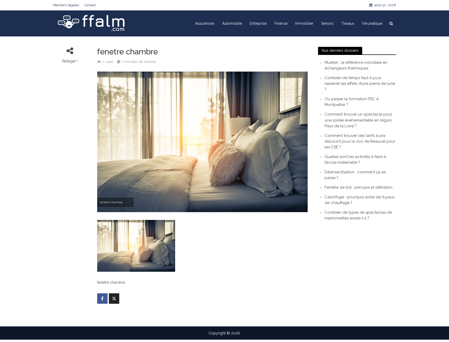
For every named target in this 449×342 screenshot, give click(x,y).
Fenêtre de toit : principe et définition (358, 187)
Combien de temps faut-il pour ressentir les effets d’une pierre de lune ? (360, 83)
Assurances (204, 23)
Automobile (232, 23)
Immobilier (304, 23)
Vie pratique (372, 23)
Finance (280, 23)
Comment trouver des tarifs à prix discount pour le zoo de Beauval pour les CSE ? (360, 141)
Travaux (347, 23)
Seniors (327, 23)
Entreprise (258, 23)
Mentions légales (66, 5)
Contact (90, 5)
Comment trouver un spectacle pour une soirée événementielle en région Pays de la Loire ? (358, 120)
